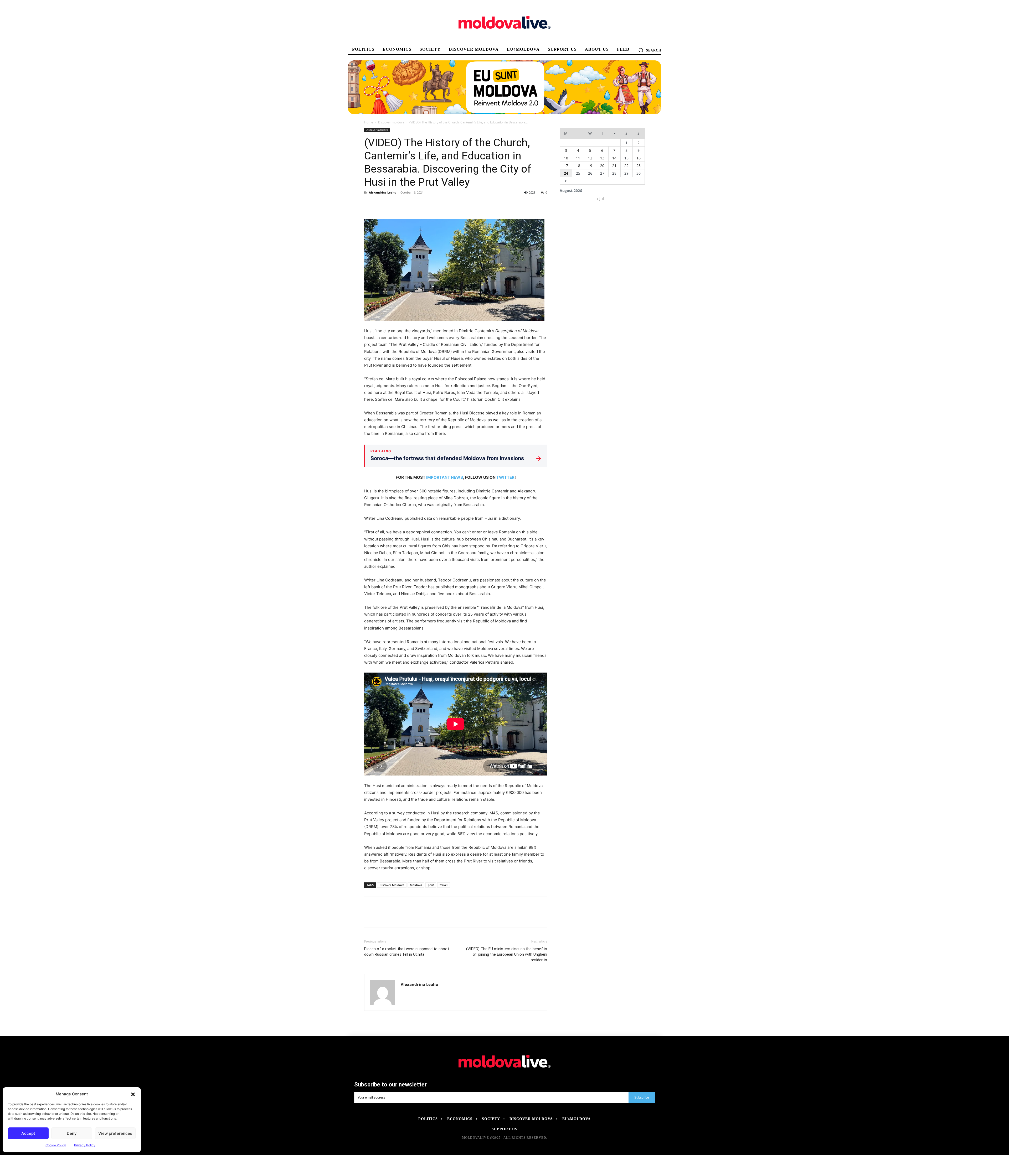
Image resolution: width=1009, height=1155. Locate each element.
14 (614, 157)
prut (431, 885)
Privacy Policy (84, 1145)
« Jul (600, 198)
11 (578, 157)
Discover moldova (391, 122)
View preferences (115, 1133)
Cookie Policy (55, 1145)
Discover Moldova (391, 885)
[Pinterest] (393, 204)
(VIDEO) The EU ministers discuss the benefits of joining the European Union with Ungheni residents (506, 954)
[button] (133, 1094)
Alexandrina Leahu (382, 192)
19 (590, 165)
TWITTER (505, 477)
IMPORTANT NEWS (444, 477)
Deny (72, 1133)
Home (368, 122)
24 (566, 173)
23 (638, 165)
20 (602, 165)
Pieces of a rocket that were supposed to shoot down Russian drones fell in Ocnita (406, 951)
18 (578, 165)
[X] (381, 204)
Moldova (416, 885)
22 (626, 165)
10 (566, 157)
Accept (28, 1133)
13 (602, 157)
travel (443, 885)
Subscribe (641, 1097)
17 (566, 165)
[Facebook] (369, 204)
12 (590, 157)
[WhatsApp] (405, 204)
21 (614, 165)
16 (638, 157)
